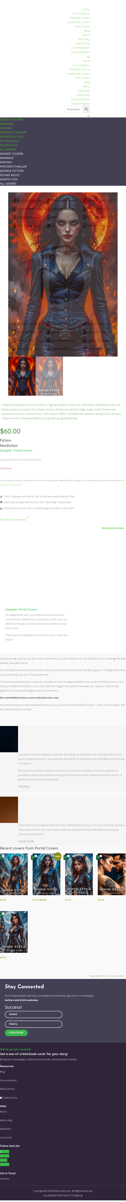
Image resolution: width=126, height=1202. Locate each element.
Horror (29, 404)
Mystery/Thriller (13, 132)
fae (34, 409)
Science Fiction (11, 136)
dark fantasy (87, 404)
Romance (7, 123)
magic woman (94, 409)
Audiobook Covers (78, 22)
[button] (13, 519)
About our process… (114, 528)
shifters (63, 413)
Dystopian (19, 404)
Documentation (80, 47)
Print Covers (82, 26)
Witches (37, 418)
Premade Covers (80, 17)
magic (82, 409)
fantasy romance (46, 409)
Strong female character (81, 413)
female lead (71, 409)
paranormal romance (13, 413)
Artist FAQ (84, 39)
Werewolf (27, 418)
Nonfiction (9, 145)
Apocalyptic (60, 404)
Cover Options (81, 13)
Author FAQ (83, 43)
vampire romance (11, 418)
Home (86, 9)
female (60, 409)
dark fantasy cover (105, 404)
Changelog (77, 1195)
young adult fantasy (67, 418)
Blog (87, 30)
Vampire (116, 413)
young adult (49, 418)
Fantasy (6, 128)
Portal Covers (22, 450)
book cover (74, 404)
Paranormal (40, 404)
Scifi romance (50, 413)
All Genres (8, 149)
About (86, 34)
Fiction (5, 440)
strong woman (103, 413)
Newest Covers (11, 119)
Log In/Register (80, 52)
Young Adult (10, 141)
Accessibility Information (56, 1195)
